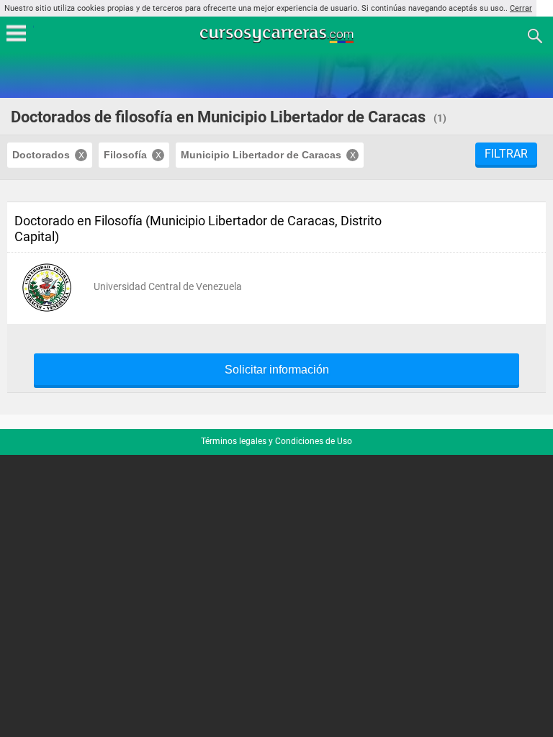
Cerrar (521, 8)
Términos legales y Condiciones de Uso (276, 441)
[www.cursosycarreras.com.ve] (278, 35)
